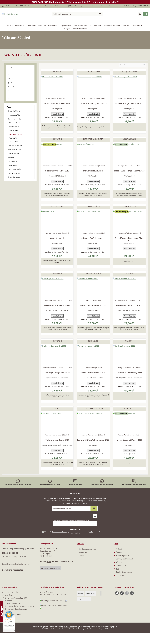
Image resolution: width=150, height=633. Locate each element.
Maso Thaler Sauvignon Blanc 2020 (129, 171)
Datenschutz (121, 565)
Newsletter (83, 552)
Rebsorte (11, 79)
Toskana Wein (14, 138)
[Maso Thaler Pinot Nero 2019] (57, 86)
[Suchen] (100, 14)
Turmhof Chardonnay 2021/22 (93, 305)
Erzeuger (11, 67)
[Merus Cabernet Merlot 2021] (129, 422)
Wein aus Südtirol (15, 134)
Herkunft (11, 87)
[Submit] (94, 508)
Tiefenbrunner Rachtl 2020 (57, 440)
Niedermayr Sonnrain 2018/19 (129, 305)
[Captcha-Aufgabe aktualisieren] (95, 516)
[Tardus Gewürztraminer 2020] (93, 355)
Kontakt (82, 555)
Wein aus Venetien (15, 146)
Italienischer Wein (15, 119)
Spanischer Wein (14, 153)
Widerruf (119, 562)
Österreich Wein (14, 115)
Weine (9, 107)
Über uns (119, 552)
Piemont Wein (14, 127)
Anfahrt (119, 549)
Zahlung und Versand (124, 559)
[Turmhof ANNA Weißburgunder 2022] (93, 422)
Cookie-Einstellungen (124, 572)
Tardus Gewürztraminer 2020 (93, 372)
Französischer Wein (15, 149)
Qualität (10, 83)
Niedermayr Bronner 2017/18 (57, 305)
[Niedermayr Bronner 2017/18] (57, 288)
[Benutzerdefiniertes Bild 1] (66, 600)
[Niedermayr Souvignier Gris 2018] (57, 355)
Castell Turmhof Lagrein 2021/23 (93, 103)
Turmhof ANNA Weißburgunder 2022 (93, 440)
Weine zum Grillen (14, 169)
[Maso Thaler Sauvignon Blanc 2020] (129, 153)
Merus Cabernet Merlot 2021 (129, 440)
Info (116, 543)
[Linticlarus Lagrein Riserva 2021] (129, 86)
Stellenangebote (122, 555)
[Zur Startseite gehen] (10, 14)
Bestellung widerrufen (12, 569)
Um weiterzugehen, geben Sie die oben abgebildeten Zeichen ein (71, 520)
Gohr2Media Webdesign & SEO (97, 629)
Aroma (10, 71)
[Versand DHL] (100, 593)
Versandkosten (69, 627)
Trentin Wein (13, 142)
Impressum (120, 575)
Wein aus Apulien (15, 123)
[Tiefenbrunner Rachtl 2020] (57, 422)
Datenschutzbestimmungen (60, 532)
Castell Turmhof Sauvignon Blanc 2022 (129, 239)
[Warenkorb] (145, 14)
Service (80, 543)
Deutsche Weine (14, 111)
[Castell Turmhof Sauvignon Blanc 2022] (129, 220)
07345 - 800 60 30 (10, 553)
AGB (90, 532)
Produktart (11, 91)
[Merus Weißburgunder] (93, 153)
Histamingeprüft (14, 177)
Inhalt (10, 95)
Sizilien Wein (13, 130)
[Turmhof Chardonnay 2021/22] (93, 288)
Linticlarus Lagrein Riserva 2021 (129, 103)
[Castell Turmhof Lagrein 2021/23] (93, 86)
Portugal (11, 157)
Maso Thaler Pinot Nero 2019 (57, 103)
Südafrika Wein (13, 161)
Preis (9, 99)
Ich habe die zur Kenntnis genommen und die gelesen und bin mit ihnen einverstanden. (76, 533)
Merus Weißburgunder (93, 171)
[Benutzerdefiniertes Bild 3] (41, 608)
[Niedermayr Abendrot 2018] (57, 153)
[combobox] (75, 14)
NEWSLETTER (2, 611)
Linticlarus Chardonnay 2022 (129, 372)
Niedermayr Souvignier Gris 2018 (57, 372)
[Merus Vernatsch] (57, 220)
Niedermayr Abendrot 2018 (57, 171)
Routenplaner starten (51, 568)
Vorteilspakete (13, 165)
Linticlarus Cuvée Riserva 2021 (93, 238)
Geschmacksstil (13, 75)
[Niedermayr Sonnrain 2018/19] (129, 288)
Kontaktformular (21, 564)
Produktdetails (57, 114)
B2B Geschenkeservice (87, 549)
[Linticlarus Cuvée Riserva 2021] (93, 220)
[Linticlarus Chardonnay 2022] (129, 355)
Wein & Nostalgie (14, 173)
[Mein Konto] (140, 14)
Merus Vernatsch (57, 238)
